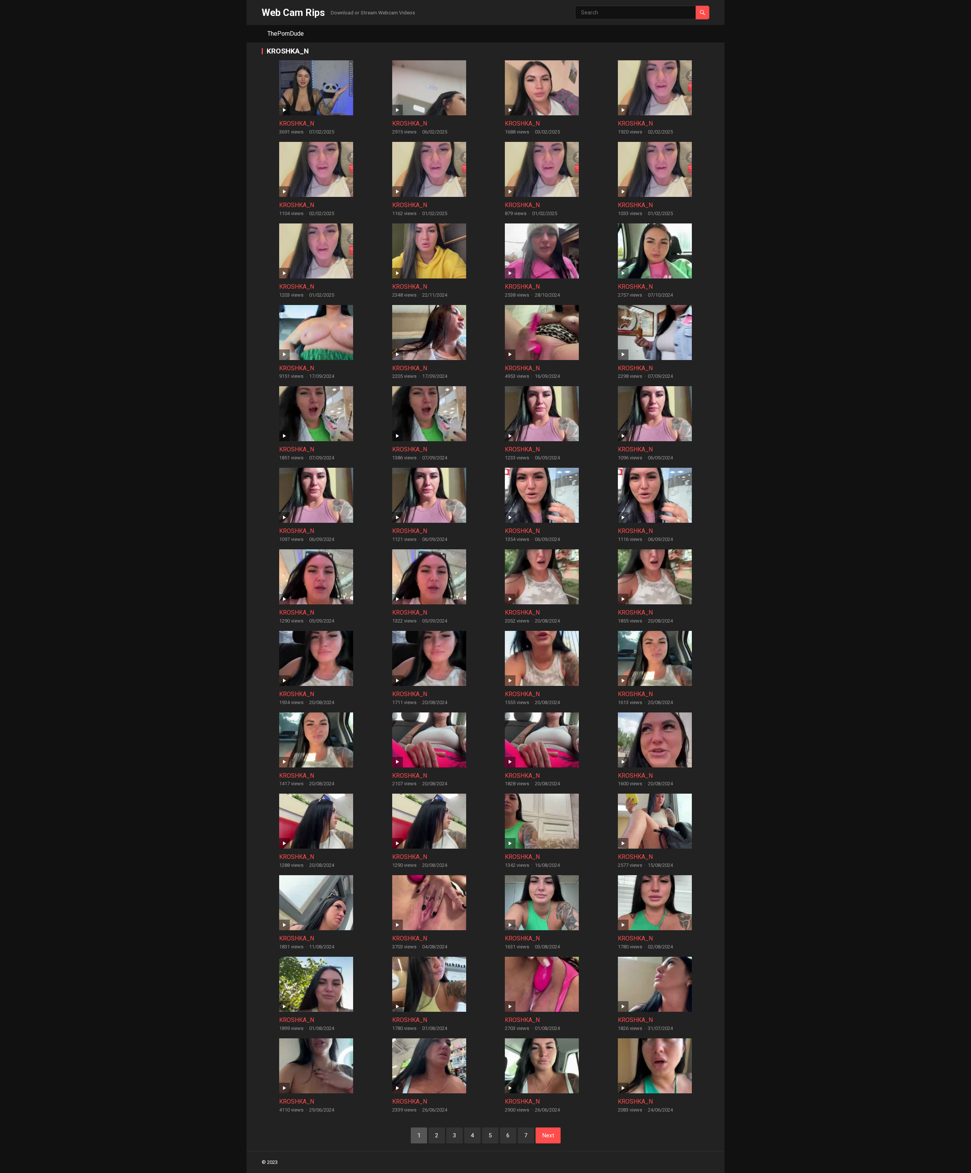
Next (548, 1135)
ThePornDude (285, 33)
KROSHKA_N (296, 123)
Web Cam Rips (293, 12)
